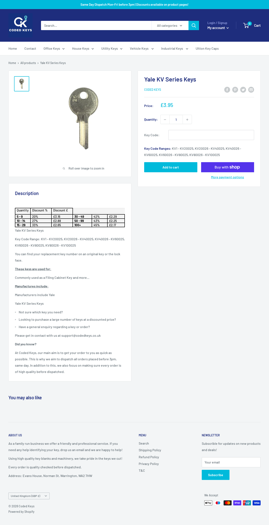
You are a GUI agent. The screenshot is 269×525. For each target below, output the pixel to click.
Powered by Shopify (21, 511)
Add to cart (170, 167)
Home (12, 48)
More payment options (227, 177)
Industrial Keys (172, 48)
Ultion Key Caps (207, 48)
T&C (142, 470)
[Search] (194, 25)
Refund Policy (149, 457)
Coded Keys (152, 90)
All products (28, 63)
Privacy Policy (149, 464)
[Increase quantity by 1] (187, 119)
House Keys (80, 48)
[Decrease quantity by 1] (165, 119)
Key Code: (152, 135)
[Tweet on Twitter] (243, 89)
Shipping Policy (150, 450)
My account (216, 27)
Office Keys (52, 48)
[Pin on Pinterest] (235, 89)
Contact (30, 48)
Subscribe (215, 475)
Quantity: (151, 120)
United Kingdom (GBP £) (25, 496)
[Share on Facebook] (227, 89)
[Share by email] (251, 89)
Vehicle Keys (139, 48)
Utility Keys (109, 48)
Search (144, 443)
